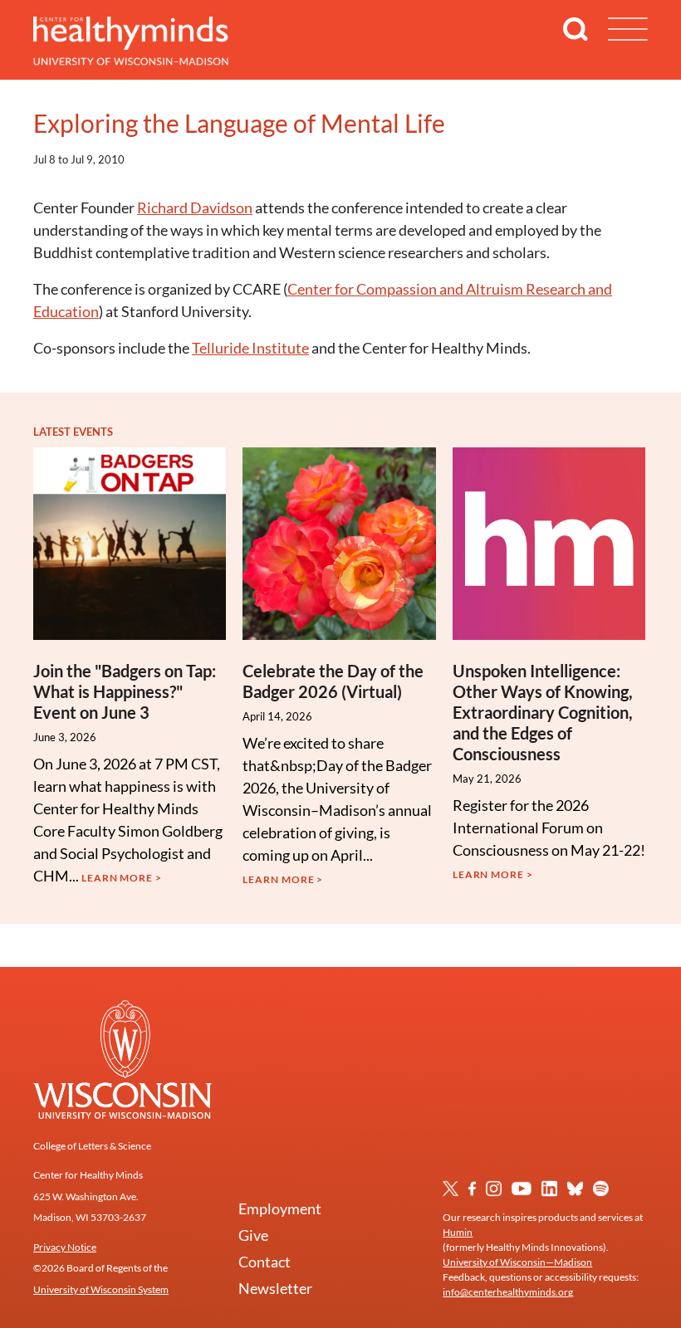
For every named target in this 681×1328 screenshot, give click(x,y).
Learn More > (121, 878)
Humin (458, 1232)
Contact (264, 1261)
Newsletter (275, 1288)
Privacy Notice (64, 1247)
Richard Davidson (194, 207)
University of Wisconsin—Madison (517, 1262)
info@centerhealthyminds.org (508, 1292)
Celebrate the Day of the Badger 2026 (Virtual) (333, 681)
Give (253, 1235)
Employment (279, 1208)
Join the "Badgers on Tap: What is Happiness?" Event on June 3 (124, 691)
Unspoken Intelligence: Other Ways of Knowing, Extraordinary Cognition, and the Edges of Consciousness (543, 712)
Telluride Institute (250, 348)
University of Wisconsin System (101, 1289)
